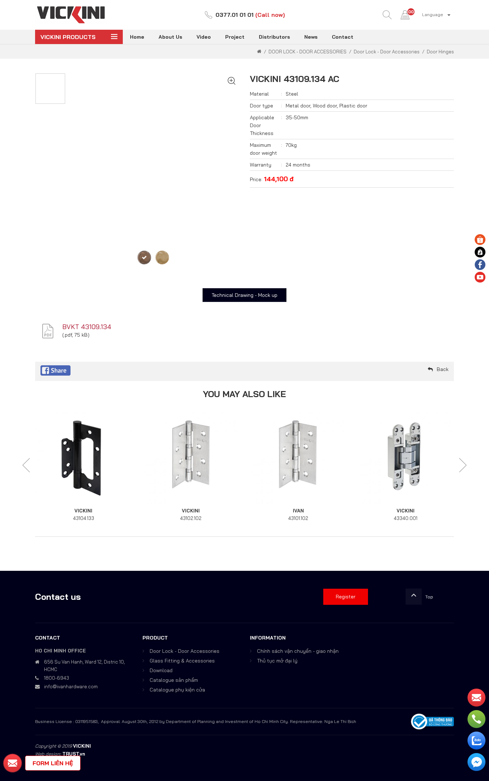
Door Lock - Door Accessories (184, 651)
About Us (170, 37)
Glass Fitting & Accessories (182, 660)
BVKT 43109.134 (86, 327)
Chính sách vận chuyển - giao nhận (298, 651)
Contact (342, 37)
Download (161, 670)
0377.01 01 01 (234, 14)
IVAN (298, 511)
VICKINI (83, 511)
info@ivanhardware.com (71, 686)
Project (235, 37)
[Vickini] (71, 14)
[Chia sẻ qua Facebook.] (55, 370)
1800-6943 (56, 678)
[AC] (144, 257)
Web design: (48, 754)
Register (345, 596)
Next (462, 465)
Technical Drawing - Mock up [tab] (244, 295)
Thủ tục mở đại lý (277, 660)
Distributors (274, 37)
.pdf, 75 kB (76, 335)
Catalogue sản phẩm (174, 680)
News (311, 37)
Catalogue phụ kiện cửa (177, 689)
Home (137, 37)
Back (443, 369)
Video (204, 37)
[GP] (162, 257)
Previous (26, 465)
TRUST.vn (73, 754)
